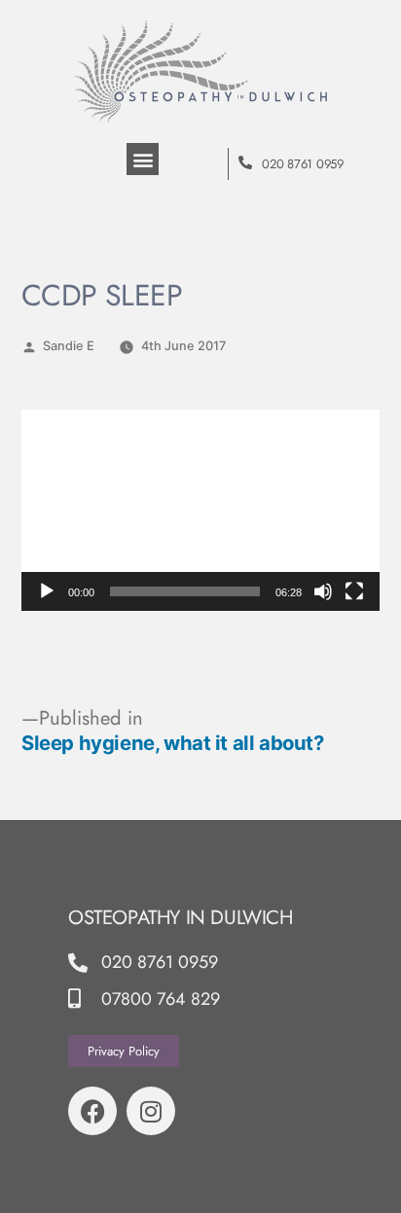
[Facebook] (92, 1111)
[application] (200, 510)
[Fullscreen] (354, 591)
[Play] (46, 591)
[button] (143, 159)
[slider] (185, 591)
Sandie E (68, 346)
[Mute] (323, 591)
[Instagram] (151, 1111)
